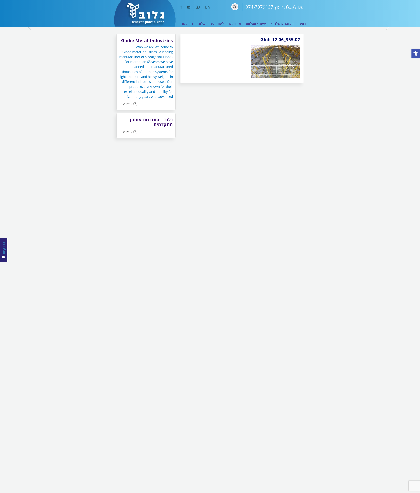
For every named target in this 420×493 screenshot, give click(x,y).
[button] (415, 53)
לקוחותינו (217, 23)
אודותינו (235, 23)
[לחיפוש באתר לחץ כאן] (234, 6)
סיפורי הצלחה (256, 23)
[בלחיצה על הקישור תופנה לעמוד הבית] (145, 13)
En (207, 7)
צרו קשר (187, 23)
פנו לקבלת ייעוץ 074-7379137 (275, 7)
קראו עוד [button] (126, 104)
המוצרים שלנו (283, 23)
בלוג (202, 23)
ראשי (302, 23)
